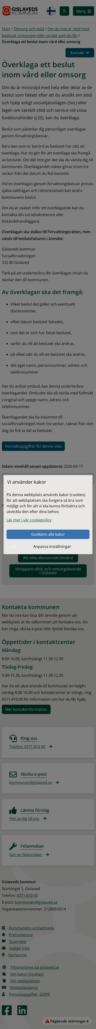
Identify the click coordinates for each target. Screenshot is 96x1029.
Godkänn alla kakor (48, 534)
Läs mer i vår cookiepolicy (29, 520)
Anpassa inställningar (52, 546)
